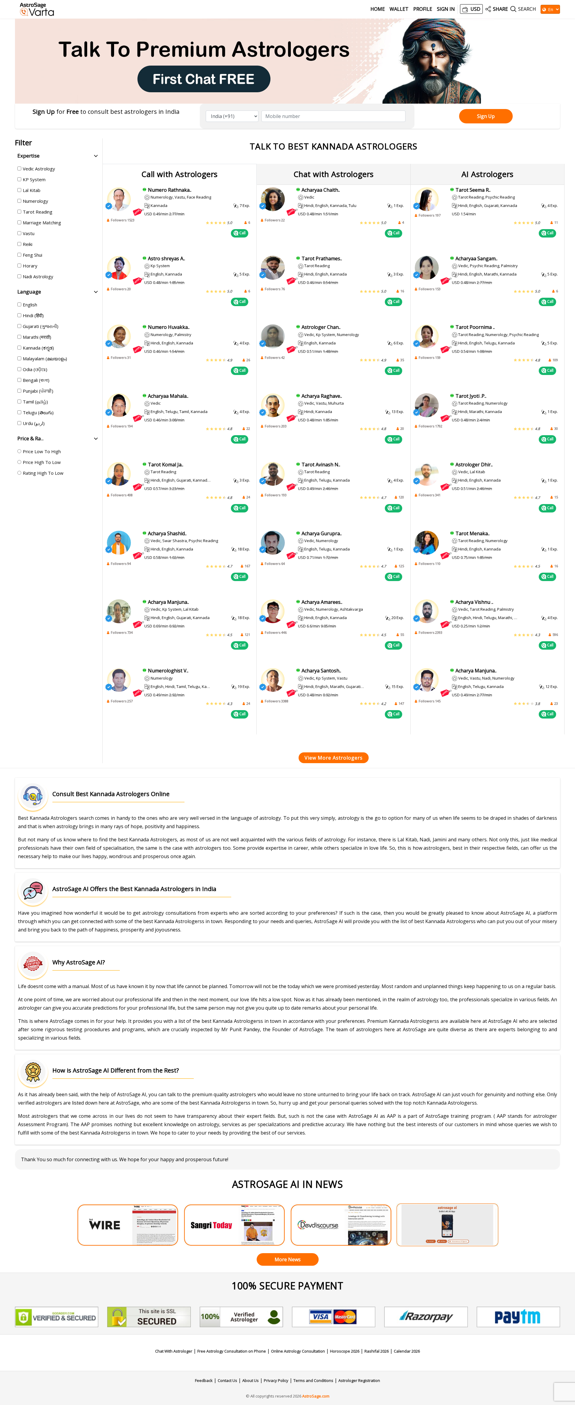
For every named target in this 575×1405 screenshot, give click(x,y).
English (30, 305)
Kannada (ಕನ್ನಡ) (38, 348)
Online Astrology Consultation (298, 1351)
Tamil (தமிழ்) (35, 402)
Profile (422, 9)
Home (377, 9)
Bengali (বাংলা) (36, 380)
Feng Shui (32, 255)
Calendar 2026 (407, 1351)
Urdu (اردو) (34, 423)
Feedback (204, 1380)
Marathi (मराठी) (37, 337)
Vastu (28, 233)
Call (242, 232)
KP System (34, 179)
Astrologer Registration (359, 1380)
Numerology (35, 201)
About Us (250, 1380)
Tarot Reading (37, 212)
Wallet (399, 9)
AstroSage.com (315, 1396)
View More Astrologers (334, 757)
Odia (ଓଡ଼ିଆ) (35, 369)
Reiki (27, 244)
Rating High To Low (43, 473)
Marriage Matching (42, 223)
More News (288, 1259)
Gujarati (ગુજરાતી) (40, 326)
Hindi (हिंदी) (33, 315)
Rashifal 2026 (376, 1351)
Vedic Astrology (39, 169)
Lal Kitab (31, 190)
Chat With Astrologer (173, 1351)
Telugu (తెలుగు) (38, 412)
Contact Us (227, 1380)
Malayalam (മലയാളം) (45, 359)
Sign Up (486, 116)
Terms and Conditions (313, 1380)
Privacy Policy (276, 1380)
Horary (30, 266)
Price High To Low (42, 462)
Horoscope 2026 (344, 1351)
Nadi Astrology (38, 276)
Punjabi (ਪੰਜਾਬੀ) (38, 391)
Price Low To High (42, 451)
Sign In (446, 9)
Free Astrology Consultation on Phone (231, 1351)
